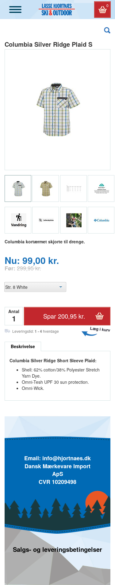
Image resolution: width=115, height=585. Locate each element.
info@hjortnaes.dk (66, 458)
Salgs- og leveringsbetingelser (57, 549)
